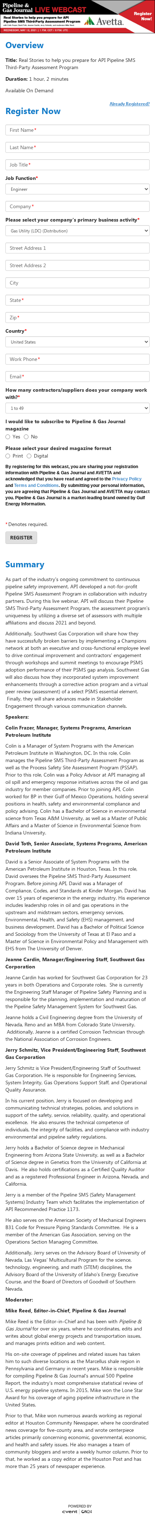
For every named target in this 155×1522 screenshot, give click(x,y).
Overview (24, 45)
